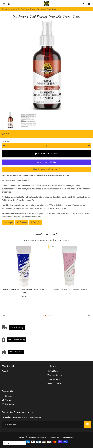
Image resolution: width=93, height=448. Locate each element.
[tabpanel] (24, 271)
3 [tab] (47, 315)
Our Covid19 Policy (16, 339)
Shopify (57, 437)
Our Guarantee (16, 352)
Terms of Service (54, 375)
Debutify (71, 437)
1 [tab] (42, 315)
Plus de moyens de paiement (46, 169)
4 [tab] (50, 315)
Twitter (8, 400)
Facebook (9, 396)
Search (5, 371)
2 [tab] (45, 315)
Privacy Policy (53, 379)
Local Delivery (16, 327)
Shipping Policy (54, 383)
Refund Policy (53, 371)
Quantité (5, 141)
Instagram (9, 404)
